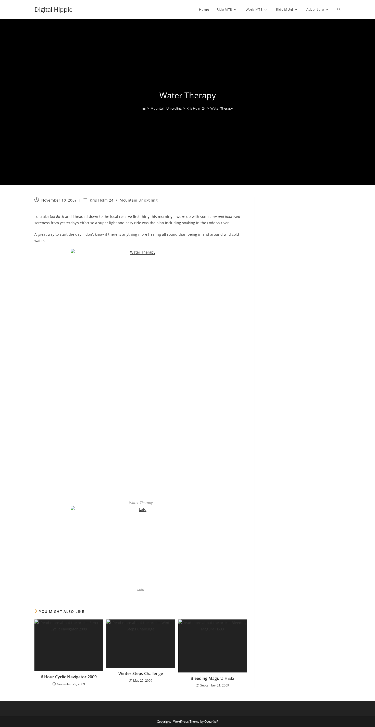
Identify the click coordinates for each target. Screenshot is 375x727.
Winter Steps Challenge (140, 673)
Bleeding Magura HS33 (212, 678)
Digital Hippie (53, 9)
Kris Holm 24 (101, 200)
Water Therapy (221, 108)
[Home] (144, 108)
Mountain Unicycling (139, 200)
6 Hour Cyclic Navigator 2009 (69, 677)
